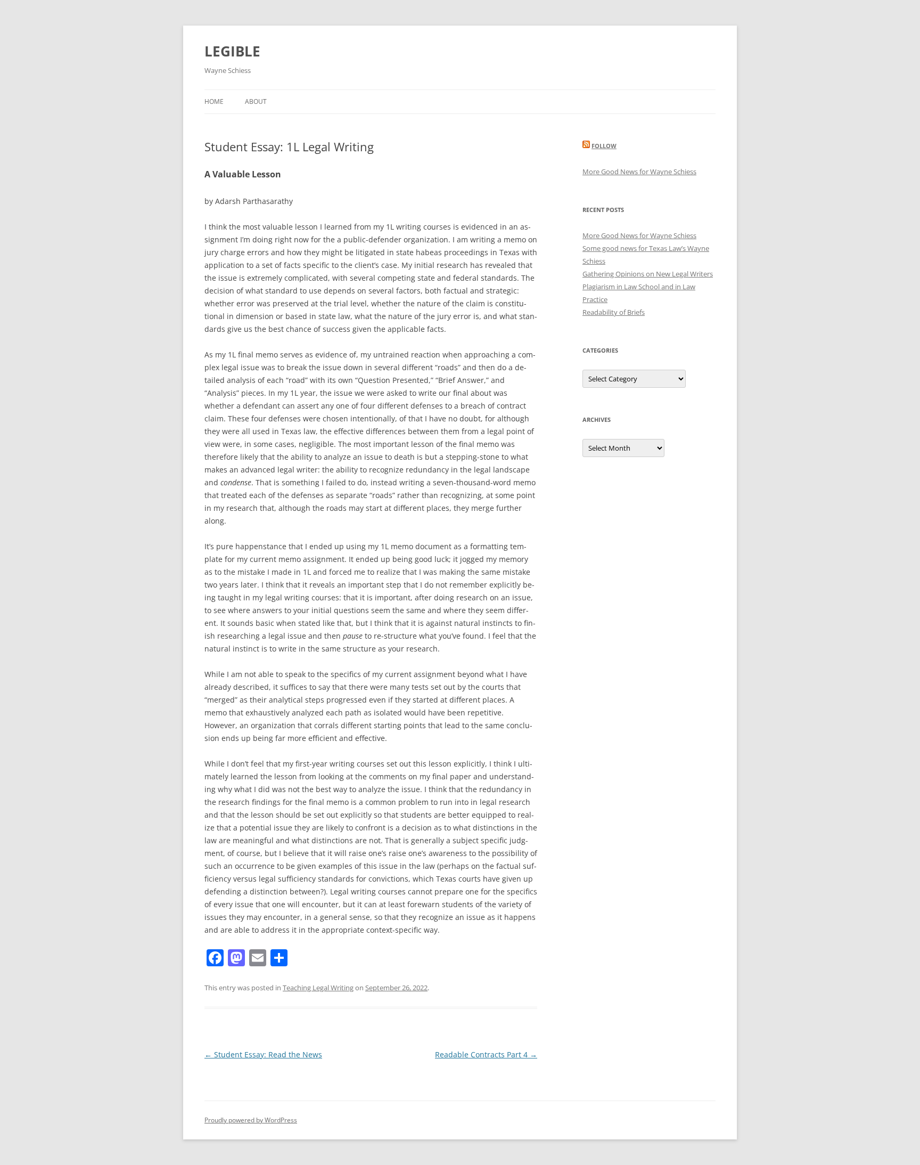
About (256, 101)
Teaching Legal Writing (318, 987)
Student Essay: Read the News (263, 1054)
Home (214, 101)
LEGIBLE (232, 51)
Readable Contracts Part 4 (486, 1054)
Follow (604, 146)
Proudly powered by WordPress (250, 1120)
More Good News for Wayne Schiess (639, 171)
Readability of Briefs (613, 312)
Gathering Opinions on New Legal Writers (647, 274)
